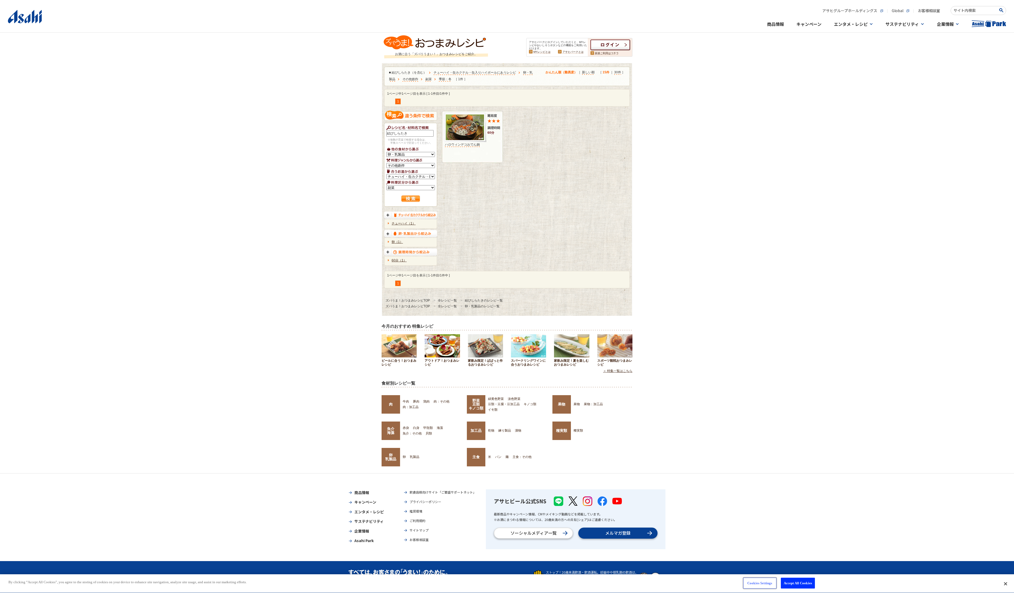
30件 (617, 72)
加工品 (476, 430)
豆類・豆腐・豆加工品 (504, 404)
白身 (416, 428)
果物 (561, 404)
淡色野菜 (514, 399)
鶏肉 (426, 401)
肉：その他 (441, 401)
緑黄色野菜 (496, 399)
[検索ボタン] (1002, 10)
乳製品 (414, 457)
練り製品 (504, 430)
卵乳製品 (390, 457)
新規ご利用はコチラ (607, 53)
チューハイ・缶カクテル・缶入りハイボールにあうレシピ (475, 72)
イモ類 (492, 410)
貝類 (429, 433)
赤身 (406, 428)
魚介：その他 (412, 433)
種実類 (561, 430)
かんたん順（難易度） (561, 72)
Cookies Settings (759, 583)
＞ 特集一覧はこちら (617, 371)
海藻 (440, 428)
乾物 (491, 430)
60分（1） (399, 260)
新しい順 (588, 72)
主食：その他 (522, 457)
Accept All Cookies (798, 583)
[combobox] (975, 10)
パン (498, 457)
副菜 (428, 79)
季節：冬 (445, 79)
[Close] (1005, 584)
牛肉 (406, 401)
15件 (606, 72)
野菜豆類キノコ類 (476, 404)
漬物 (518, 430)
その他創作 (410, 79)
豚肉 (416, 401)
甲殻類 (428, 428)
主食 (476, 457)
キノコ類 (530, 404)
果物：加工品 (593, 404)
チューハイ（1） (404, 223)
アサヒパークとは (573, 51)
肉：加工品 (411, 407)
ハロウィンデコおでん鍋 (462, 144)
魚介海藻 (391, 430)
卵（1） (397, 242)
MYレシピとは (542, 51)
